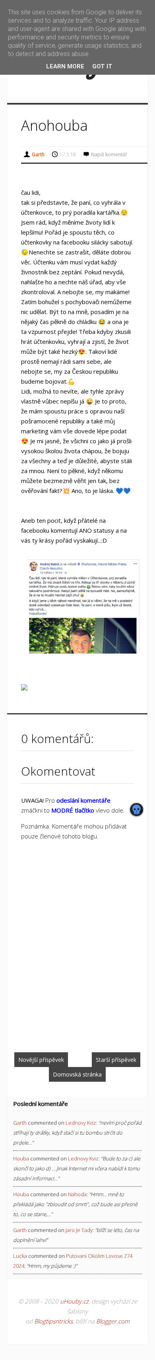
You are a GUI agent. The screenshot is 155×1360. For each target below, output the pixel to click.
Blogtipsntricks (53, 1321)
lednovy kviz (81, 1122)
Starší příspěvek (116, 1059)
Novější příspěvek (41, 1059)
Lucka (20, 1255)
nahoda (77, 1194)
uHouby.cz (74, 1301)
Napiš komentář (109, 154)
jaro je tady (79, 1230)
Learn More (65, 66)
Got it (102, 66)
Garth (20, 1122)
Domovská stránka (77, 1074)
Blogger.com (113, 1321)
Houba (21, 1158)
